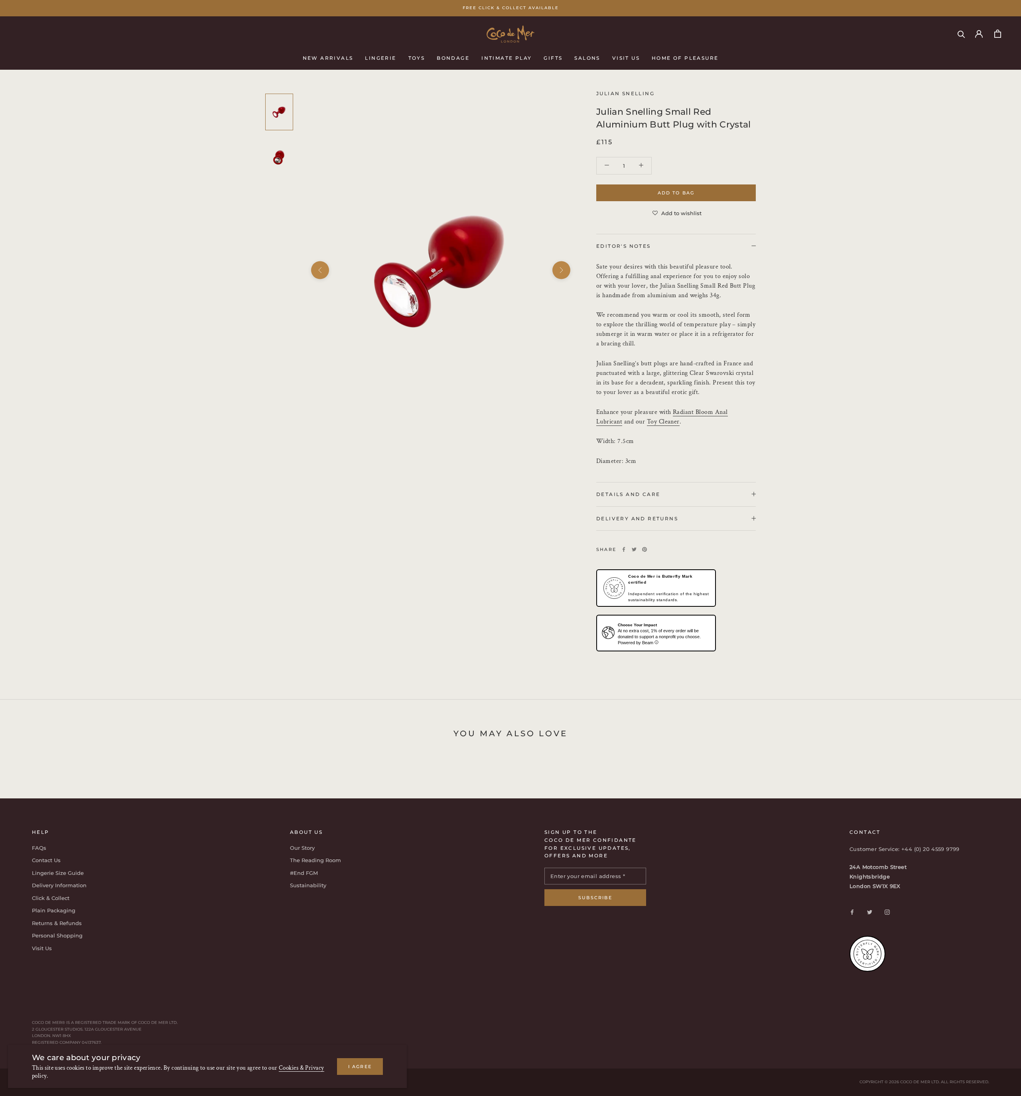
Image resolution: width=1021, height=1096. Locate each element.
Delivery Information (59, 885)
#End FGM (304, 873)
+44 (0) (912, 849)
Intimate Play (506, 58)
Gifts (553, 58)
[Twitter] (634, 549)
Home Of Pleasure (685, 58)
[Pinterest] (644, 549)
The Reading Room (315, 860)
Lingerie (380, 58)
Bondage (453, 58)
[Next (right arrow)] (561, 270)
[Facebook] (623, 549)
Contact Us (46, 860)
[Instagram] (887, 912)
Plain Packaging (53, 910)
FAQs (39, 848)
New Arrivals (328, 58)
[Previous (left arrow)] (320, 270)
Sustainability (308, 885)
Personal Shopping (57, 935)
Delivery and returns (637, 518)
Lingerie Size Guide (58, 873)
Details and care (628, 494)
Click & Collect (50, 898)
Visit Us (626, 58)
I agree (360, 1066)
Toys (416, 58)
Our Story (302, 848)
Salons (587, 58)
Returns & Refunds (57, 923)
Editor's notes (623, 246)
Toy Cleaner (663, 421)
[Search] (961, 33)
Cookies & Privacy (301, 1068)
